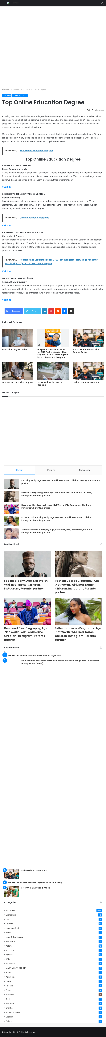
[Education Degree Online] (17, 338)
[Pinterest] (51, 311)
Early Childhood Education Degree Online (86, 350)
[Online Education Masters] (88, 371)
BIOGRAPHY (11, 910)
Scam (8, 972)
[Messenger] (64, 311)
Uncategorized (12, 928)
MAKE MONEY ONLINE (16, 968)
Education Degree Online (14, 349)
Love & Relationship (14, 937)
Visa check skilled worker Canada (50, 383)
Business (10, 995)
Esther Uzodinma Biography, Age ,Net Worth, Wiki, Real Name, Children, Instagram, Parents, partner (78, 634)
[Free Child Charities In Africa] (11, 891)
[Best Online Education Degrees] (17, 371)
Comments (84, 470)
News (8, 932)
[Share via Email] (71, 311)
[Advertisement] (53, 26)
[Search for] (102, 4)
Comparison (11, 915)
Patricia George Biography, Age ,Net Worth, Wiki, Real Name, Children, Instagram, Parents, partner (77, 586)
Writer (8, 959)
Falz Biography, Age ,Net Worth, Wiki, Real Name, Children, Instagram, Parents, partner (26, 584)
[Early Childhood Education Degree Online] (88, 338)
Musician (10, 950)
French (9, 990)
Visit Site (6, 187)
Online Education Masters (86, 382)
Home (6, 89)
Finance (9, 986)
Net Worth (10, 941)
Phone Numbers (13, 1012)
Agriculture (10, 977)
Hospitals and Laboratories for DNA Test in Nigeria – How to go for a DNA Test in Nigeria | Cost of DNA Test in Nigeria (52, 353)
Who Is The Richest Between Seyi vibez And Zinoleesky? (35, 882)
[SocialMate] (13, 3)
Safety (9, 1021)
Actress (9, 955)
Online (24, 95)
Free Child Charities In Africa (35, 887)
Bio (7, 919)
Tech (8, 999)
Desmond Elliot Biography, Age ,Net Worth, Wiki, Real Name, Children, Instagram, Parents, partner (25, 634)
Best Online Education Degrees (17, 382)
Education (15, 89)
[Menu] (3, 4)
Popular (51, 470)
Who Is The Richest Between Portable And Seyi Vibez (34, 655)
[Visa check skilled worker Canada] (53, 371)
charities (9, 1008)
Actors (9, 946)
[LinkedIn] (44, 311)
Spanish (9, 1017)
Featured (16, 95)
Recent (19, 470)
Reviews (9, 924)
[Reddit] (58, 311)
